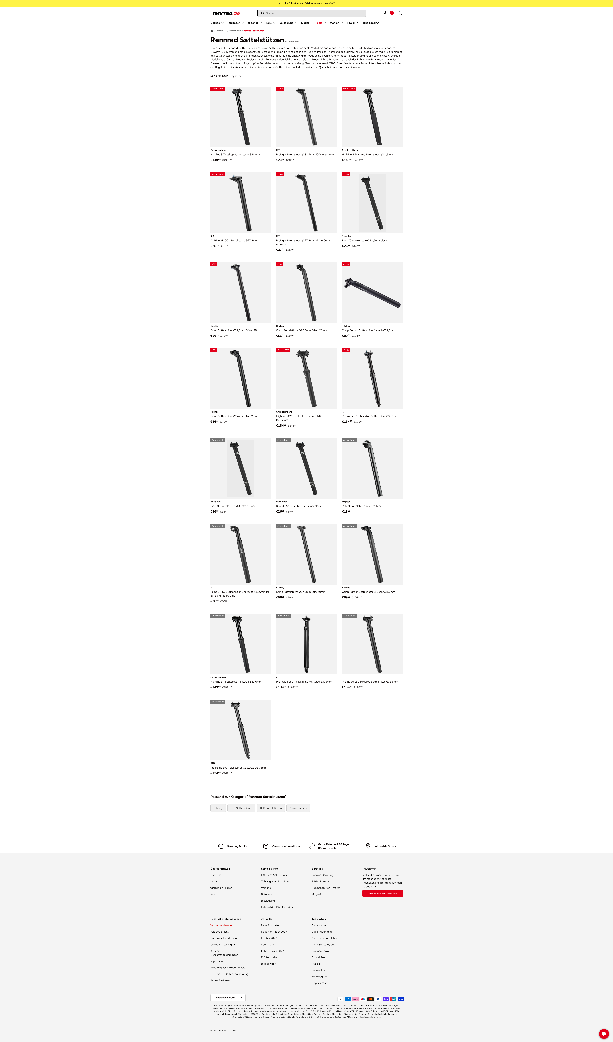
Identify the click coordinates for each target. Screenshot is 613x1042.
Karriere (215, 881)
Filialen (351, 23)
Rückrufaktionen (220, 980)
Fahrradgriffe (320, 976)
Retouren (266, 894)
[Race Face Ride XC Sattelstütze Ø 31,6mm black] (372, 202)
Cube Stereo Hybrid (323, 944)
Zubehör (253, 23)
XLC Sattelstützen (241, 808)
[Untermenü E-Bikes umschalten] (222, 23)
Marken (334, 23)
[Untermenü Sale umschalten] (325, 23)
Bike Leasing (371, 23)
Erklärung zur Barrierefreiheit (227, 967)
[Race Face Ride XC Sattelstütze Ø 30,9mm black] (240, 468)
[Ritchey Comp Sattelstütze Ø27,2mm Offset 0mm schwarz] (306, 554)
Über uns (215, 875)
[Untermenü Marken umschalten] (342, 23)
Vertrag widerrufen (221, 925)
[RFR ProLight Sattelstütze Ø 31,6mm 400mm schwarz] (306, 117)
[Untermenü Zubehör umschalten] (261, 23)
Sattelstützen (235, 30)
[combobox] (311, 13)
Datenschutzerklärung (223, 938)
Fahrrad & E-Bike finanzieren (278, 907)
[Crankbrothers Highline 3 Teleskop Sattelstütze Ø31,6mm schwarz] (240, 644)
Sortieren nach (219, 75)
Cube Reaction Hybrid (325, 938)
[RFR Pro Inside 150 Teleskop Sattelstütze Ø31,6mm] (372, 644)
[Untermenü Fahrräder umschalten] (242, 23)
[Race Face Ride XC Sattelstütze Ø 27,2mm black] (306, 468)
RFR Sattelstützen (271, 808)
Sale (319, 23)
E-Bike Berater (320, 881)
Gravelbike (318, 957)
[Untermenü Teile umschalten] (274, 23)
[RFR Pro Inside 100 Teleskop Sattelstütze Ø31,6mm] (240, 730)
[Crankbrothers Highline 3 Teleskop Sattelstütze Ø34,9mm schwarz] (372, 117)
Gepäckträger (320, 983)
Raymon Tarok (320, 950)
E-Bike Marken (269, 957)
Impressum (217, 961)
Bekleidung (286, 23)
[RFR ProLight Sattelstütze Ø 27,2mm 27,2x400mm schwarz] (306, 202)
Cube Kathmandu (322, 931)
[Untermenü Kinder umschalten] (312, 23)
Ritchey (218, 808)
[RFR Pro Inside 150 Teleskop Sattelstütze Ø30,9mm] (306, 644)
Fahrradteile (221, 30)
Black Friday (268, 963)
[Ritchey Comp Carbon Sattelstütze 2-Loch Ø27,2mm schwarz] (372, 292)
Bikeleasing (268, 900)
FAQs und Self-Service (274, 875)
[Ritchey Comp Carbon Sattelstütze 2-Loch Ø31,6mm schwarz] (372, 554)
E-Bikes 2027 (269, 938)
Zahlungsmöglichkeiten (275, 881)
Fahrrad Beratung (322, 875)
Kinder (305, 23)
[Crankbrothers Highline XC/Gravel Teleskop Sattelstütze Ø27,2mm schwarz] (306, 378)
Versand (266, 887)
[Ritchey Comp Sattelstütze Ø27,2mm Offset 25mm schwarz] (240, 292)
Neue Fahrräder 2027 (274, 931)
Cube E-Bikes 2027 (272, 950)
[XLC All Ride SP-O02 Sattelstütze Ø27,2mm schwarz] (240, 202)
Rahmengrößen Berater (326, 887)
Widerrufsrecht (219, 931)
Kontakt (215, 894)
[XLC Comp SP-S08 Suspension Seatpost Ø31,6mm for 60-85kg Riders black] (240, 554)
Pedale (316, 963)
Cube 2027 (267, 944)
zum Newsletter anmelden (382, 893)
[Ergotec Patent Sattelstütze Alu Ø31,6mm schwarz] (372, 468)
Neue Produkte (270, 925)
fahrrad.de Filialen (221, 887)
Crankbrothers (298, 808)
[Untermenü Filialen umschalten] (358, 23)
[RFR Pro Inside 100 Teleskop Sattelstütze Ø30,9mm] (372, 378)
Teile (269, 23)
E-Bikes (215, 23)
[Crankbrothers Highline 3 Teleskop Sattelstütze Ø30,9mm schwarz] (240, 117)
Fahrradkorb (319, 970)
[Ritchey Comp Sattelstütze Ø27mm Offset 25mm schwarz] (240, 378)
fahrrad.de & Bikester (226, 1030)
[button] (391, 13)
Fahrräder (234, 23)
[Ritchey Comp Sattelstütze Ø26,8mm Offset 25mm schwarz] (306, 292)
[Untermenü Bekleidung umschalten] (296, 23)
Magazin (317, 894)
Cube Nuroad (320, 925)
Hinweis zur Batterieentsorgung (229, 974)
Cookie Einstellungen (222, 944)
